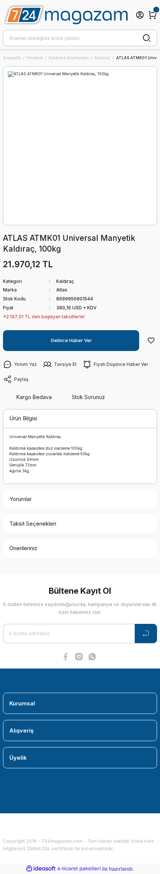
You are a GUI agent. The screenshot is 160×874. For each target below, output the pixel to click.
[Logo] (65, 15)
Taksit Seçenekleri (32, 523)
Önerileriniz (23, 548)
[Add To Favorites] (151, 341)
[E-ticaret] (79, 869)
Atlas (61, 290)
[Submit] (146, 633)
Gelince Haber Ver (71, 340)
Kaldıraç (65, 281)
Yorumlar (20, 499)
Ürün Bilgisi (23, 418)
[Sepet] (152, 15)
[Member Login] (139, 15)
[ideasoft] (41, 868)
